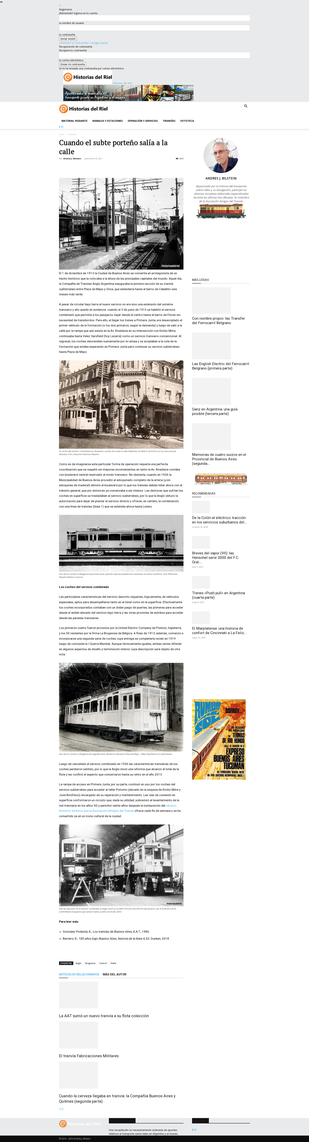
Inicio (61, 134)
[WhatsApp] (87, 166)
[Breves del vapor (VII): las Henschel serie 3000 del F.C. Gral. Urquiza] (221, 542)
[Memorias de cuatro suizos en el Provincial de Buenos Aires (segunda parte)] (221, 436)
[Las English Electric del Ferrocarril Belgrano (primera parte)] (221, 346)
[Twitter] (70, 166)
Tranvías (169, 120)
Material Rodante (74, 120)
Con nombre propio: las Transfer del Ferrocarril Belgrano (218, 320)
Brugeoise (90, 963)
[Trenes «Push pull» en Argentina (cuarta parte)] (221, 582)
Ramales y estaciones (107, 120)
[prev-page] (60, 1109)
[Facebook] (60, 127)
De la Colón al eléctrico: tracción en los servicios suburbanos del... (219, 520)
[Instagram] (62, 127)
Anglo (78, 963)
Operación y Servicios (143, 120)
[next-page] (63, 1109)
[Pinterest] (79, 166)
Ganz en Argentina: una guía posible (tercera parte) (214, 411)
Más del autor (114, 974)
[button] (245, 106)
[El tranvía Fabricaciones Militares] (121, 1035)
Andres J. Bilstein (72, 158)
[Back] (60, 5)
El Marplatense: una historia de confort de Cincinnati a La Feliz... (219, 630)
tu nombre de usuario (71, 23)
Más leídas (200, 280)
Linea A (103, 963)
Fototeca (187, 120)
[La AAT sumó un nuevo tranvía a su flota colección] (121, 995)
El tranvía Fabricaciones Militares (89, 1056)
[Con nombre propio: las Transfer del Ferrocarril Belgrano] (221, 300)
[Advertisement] (101, 951)
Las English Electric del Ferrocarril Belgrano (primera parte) (220, 366)
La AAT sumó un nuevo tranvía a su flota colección (104, 1016)
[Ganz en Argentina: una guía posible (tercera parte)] (221, 391)
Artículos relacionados (79, 974)
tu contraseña (67, 34)
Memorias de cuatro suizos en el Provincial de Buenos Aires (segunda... (219, 459)
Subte (113, 963)
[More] (95, 166)
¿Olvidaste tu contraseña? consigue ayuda (83, 43)
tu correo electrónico (71, 60)
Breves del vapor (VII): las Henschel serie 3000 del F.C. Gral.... (215, 557)
